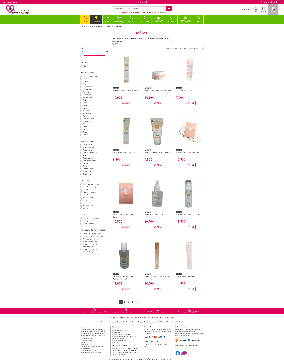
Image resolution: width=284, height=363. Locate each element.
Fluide (85, 100)
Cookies (115, 342)
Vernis (85, 135)
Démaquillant (88, 92)
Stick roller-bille (88, 169)
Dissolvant (87, 90)
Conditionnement (87, 141)
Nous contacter (143, 2)
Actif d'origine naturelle (91, 184)
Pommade (87, 113)
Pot (84, 155)
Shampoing (87, 121)
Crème (85, 84)
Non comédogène (89, 192)
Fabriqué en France (90, 221)
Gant (85, 103)
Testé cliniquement (90, 242)
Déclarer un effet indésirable (121, 334)
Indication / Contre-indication (92, 230)
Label (82, 215)
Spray (85, 124)
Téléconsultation (86, 340)
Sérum (85, 129)
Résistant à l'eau (89, 195)
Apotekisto (163, 359)
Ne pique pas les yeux (91, 239)
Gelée (85, 105)
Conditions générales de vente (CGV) (124, 336)
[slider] (82, 55)
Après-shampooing (90, 76)
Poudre (85, 116)
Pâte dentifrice (88, 119)
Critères (83, 62)
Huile (85, 108)
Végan (85, 208)
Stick (85, 127)
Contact (83, 342)
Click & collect (117, 332)
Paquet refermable (90, 153)
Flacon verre (87, 150)
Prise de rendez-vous (119, 330)
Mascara (86, 111)
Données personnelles (120, 340)
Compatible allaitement (91, 234)
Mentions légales (118, 338)
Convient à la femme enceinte (94, 236)
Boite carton (87, 145)
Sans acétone (88, 198)
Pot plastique (88, 158)
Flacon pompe (88, 147)
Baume (85, 79)
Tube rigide (87, 171)
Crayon (85, 82)
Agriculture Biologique (91, 218)
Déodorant (87, 95)
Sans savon (87, 203)
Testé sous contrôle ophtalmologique (90, 245)
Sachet (85, 163)
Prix (82, 48)
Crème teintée (88, 87)
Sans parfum (88, 200)
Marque (109, 26)
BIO (84, 66)
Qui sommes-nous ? (87, 338)
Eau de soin (87, 97)
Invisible (86, 190)
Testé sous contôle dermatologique (90, 250)
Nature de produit (88, 73)
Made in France (88, 224)
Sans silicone (88, 206)
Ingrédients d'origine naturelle (93, 187)
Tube (85, 132)
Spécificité (85, 180)
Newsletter (84, 344)
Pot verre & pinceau (90, 161)
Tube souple (87, 174)
